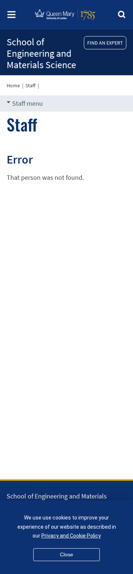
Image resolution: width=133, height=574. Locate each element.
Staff (30, 85)
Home (13, 85)
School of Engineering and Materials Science (41, 53)
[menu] (11, 17)
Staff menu (27, 103)
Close (66, 554)
